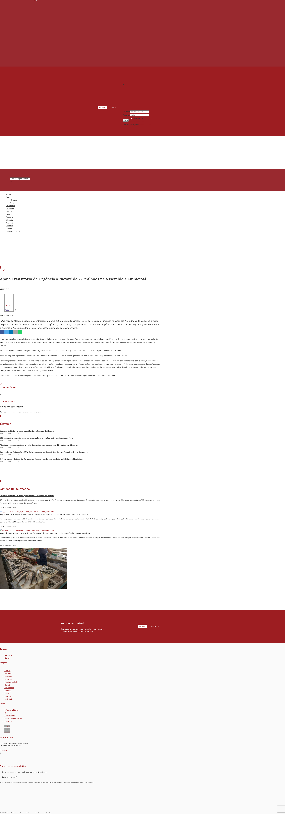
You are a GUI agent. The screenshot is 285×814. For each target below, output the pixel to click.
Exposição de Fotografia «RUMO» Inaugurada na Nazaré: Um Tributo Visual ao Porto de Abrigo (44, 452)
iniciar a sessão (12, 412)
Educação (9, 220)
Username (126, 112)
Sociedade (10, 208)
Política (8, 214)
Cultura (9, 211)
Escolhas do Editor (13, 231)
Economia (9, 217)
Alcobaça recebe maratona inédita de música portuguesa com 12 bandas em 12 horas (39, 445)
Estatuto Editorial (11, 710)
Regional (9, 223)
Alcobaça (13, 200)
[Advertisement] (142, 152)
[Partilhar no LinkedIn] (11, 332)
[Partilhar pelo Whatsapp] (20, 332)
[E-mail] (8, 310)
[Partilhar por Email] (15, 332)
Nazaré (13, 203)
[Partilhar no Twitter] (6, 332)
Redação (7, 305)
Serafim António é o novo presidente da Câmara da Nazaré (27, 431)
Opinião (9, 228)
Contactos (8, 721)
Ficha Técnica (9, 715)
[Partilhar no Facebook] (2, 332)
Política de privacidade (13, 718)
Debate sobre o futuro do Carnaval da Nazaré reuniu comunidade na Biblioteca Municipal (41, 459)
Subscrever (4, 750)
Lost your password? (137, 122)
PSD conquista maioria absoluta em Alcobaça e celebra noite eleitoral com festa (36, 438)
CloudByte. (48, 813)
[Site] (6, 310)
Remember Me (138, 119)
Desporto (9, 225)
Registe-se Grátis (145, 125)
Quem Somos (9, 713)
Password (126, 115)
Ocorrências (10, 206)
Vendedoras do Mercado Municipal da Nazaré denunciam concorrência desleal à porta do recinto (45, 533)
